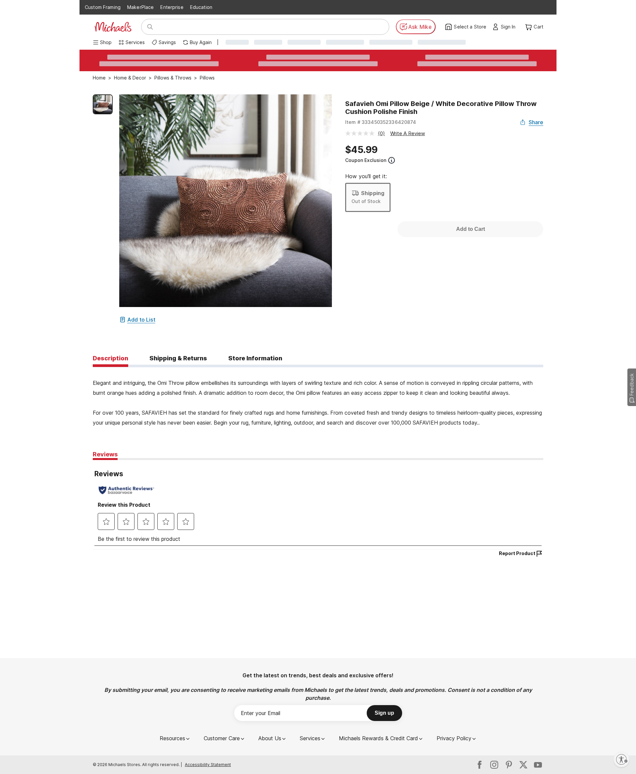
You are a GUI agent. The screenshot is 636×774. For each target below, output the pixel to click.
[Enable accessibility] (621, 759)
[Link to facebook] (479, 764)
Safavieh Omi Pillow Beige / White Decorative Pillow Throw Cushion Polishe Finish (441, 108)
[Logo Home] (113, 27)
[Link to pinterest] (509, 764)
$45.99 (361, 149)
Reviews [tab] (105, 454)
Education (201, 7)
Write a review (407, 133)
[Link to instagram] (494, 764)
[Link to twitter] (523, 764)
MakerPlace (140, 7)
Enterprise (171, 7)
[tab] (110, 359)
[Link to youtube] (538, 764)
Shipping (372, 193)
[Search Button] (150, 27)
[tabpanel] (318, 397)
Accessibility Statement (208, 764)
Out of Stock (366, 201)
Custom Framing (103, 7)
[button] (510, 26)
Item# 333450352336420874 (380, 122)
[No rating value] (361, 133)
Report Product (517, 553)
